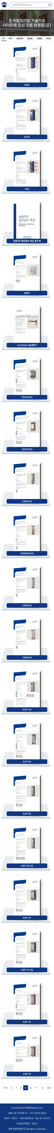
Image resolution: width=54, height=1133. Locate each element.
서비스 (48, 38)
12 (42, 1088)
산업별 (39, 38)
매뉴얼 (30, 38)
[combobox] (30, 5)
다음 (48, 1088)
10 (31, 1088)
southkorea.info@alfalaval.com (27, 1108)
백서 (10, 38)
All (3, 38)
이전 (5, 1088)
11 (36, 1088)
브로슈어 (19, 38)
